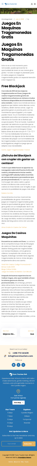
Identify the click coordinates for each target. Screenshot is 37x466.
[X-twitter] (18, 365)
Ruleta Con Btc (7, 193)
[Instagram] (23, 365)
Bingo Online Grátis (8, 269)
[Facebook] (14, 365)
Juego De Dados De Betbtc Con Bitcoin (16, 272)
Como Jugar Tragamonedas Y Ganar (15, 150)
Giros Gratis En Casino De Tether (14, 227)
